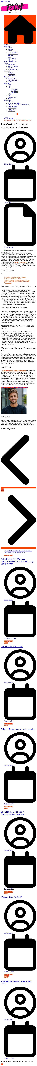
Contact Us (7, 100)
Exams (10, 81)
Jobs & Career (12, 78)
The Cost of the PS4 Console (13, 278)
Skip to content (5, 1)
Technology (7, 46)
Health (6, 63)
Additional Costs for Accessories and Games (17, 280)
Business (7, 71)
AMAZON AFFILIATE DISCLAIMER (18, 104)
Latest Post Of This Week (8, 387)
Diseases (10, 67)
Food (9, 84)
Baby (9, 94)
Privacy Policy (12, 109)
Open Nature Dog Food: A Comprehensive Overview (12, 813)
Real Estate (11, 74)
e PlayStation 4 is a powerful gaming (14, 370)
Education (7, 77)
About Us (10, 101)
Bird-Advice (14, 92)
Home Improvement (10, 61)
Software (10, 60)
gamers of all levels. (20, 262)
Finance (10, 72)
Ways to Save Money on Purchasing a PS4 (17, 281)
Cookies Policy (12, 106)
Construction (11, 75)
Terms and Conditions (14, 103)
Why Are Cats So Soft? (11, 897)
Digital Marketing (13, 54)
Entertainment (12, 97)
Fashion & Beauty (13, 69)
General (6, 83)
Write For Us (11, 111)
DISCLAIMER (12, 108)
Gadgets (10, 55)
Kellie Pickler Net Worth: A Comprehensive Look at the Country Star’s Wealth (17, 561)
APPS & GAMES (13, 52)
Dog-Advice (14, 91)
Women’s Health (13, 66)
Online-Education (13, 80)
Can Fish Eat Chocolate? (12, 646)
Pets (9, 88)
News (6, 44)
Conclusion (8, 283)
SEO (9, 57)
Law (9, 95)
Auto (9, 86)
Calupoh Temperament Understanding (18, 729)
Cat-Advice (14, 89)
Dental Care (11, 64)
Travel (9, 98)
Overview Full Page (22, 387)
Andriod (10, 47)
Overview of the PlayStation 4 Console (15, 277)
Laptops (10, 51)
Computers (11, 49)
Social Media (12, 58)
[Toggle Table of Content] (2, 274)
